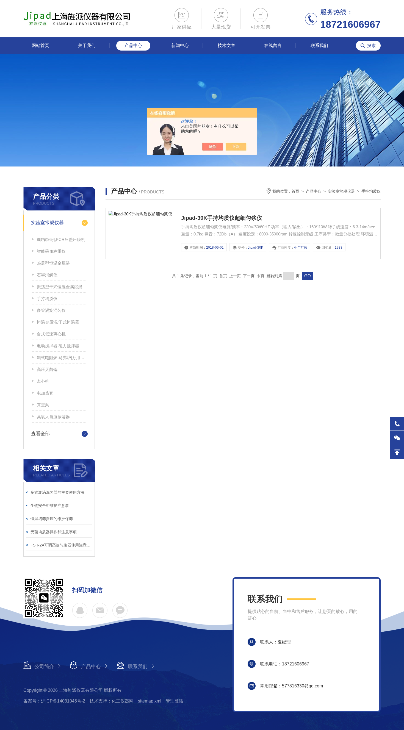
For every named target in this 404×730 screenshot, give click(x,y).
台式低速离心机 (51, 334)
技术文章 (226, 45)
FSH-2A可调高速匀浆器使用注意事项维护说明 (61, 545)
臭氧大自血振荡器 (53, 416)
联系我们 (319, 45)
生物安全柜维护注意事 (50, 505)
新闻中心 (180, 45)
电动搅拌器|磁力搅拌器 (58, 345)
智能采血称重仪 (51, 251)
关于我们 (87, 45)
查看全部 (40, 433)
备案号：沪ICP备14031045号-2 (54, 701)
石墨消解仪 (47, 275)
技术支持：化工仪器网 (112, 701)
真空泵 (43, 405)
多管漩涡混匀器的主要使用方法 (57, 492)
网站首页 (40, 45)
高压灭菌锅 (47, 369)
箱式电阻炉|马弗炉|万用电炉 (61, 357)
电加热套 (45, 393)
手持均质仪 (47, 298)
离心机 (43, 381)
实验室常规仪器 (47, 222)
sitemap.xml (149, 701)
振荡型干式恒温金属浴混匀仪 (61, 286)
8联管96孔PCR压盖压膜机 (61, 239)
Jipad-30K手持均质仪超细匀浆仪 (221, 218)
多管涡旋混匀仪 (51, 310)
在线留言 (273, 45)
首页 (295, 191)
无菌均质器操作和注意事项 (54, 532)
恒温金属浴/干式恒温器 (58, 322)
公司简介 (44, 666)
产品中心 (133, 45)
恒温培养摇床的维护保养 (52, 519)
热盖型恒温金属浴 (53, 263)
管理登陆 (174, 701)
